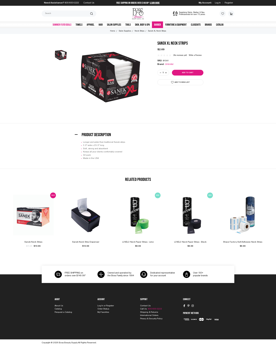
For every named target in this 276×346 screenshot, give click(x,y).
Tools (128, 24)
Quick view (33, 211)
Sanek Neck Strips (33, 242)
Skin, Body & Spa (142, 24)
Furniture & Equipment (176, 24)
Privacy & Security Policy (151, 319)
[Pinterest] (188, 305)
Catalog (220, 24)
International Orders (149, 315)
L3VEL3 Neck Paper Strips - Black (190, 242)
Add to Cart (33, 218)
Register (229, 3)
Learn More (155, 2)
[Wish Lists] (223, 13)
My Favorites (103, 312)
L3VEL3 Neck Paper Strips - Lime (138, 242)
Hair (101, 24)
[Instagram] (192, 305)
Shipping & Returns (149, 312)
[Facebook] (184, 305)
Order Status (103, 309)
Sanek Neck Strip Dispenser (85, 242)
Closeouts (196, 24)
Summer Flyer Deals (62, 24)
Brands (208, 24)
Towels (79, 24)
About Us (59, 306)
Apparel (90, 24)
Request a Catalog (63, 312)
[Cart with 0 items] (231, 13)
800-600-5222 (72, 3)
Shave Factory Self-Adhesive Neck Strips (242, 242)
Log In (218, 3)
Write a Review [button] (195, 55)
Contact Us (88, 3)
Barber (157, 24)
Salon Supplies (114, 24)
